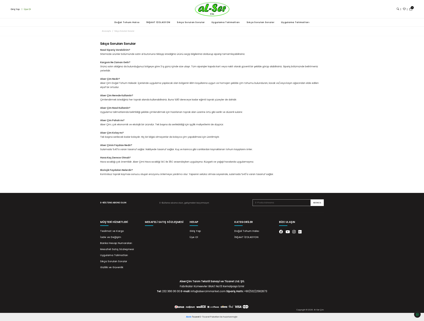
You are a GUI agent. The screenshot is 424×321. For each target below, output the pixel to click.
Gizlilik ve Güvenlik (111, 267)
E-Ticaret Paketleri (210, 316)
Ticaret (192, 316)
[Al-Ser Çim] (212, 9)
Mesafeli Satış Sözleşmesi (117, 249)
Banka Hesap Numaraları (116, 243)
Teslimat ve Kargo (112, 231)
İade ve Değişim (110, 237)
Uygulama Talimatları (226, 22)
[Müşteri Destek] (417, 314)
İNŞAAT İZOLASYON (158, 22)
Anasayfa (106, 31)
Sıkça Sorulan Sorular (191, 22)
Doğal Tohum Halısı (127, 22)
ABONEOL (317, 202)
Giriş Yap (15, 9)
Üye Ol (27, 9)
